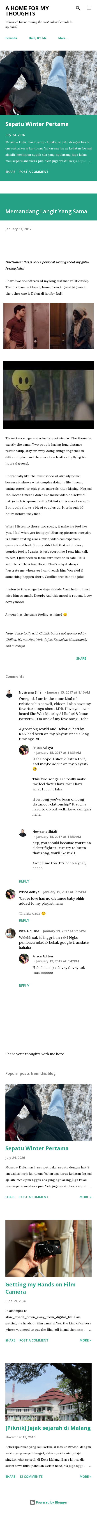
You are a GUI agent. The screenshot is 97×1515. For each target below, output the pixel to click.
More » (86, 1197)
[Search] (78, 8)
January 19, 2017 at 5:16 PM (64, 931)
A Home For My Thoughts (27, 10)
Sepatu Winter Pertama (37, 123)
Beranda (11, 38)
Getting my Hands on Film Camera (40, 1288)
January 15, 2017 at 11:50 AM (58, 836)
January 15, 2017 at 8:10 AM (68, 692)
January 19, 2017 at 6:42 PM (57, 961)
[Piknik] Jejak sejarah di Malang (48, 1427)
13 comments (31, 1476)
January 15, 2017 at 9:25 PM (64, 892)
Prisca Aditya (42, 747)
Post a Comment (33, 171)
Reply (24, 881)
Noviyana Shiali (31, 692)
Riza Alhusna (29, 931)
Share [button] (10, 171)
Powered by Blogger (51, 1502)
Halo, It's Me (37, 38)
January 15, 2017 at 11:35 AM (58, 752)
